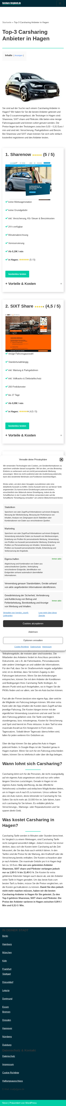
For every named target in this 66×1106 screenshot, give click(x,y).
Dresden (6, 1020)
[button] (61, 459)
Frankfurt (6, 969)
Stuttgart (6, 974)
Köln (4, 960)
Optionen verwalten (33, 640)
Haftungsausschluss (12, 1081)
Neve (5, 1103)
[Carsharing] (11, 3)
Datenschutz (35, 647)
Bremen (6, 1011)
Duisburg (6, 1044)
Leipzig (5, 990)
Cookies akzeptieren (33, 623)
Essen (5, 1007)
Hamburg (7, 944)
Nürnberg (7, 1036)
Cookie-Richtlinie (21, 647)
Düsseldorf (7, 982)
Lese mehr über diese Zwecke (48, 614)
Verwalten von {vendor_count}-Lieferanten (16, 614)
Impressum (47, 647)
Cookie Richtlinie (10, 1072)
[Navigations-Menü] (60, 3)
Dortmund (7, 998)
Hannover (7, 1028)
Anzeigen (19, 55)
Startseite (7, 22)
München (7, 952)
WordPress (31, 1103)
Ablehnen (33, 632)
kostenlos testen (17, 274)
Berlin (5, 936)
